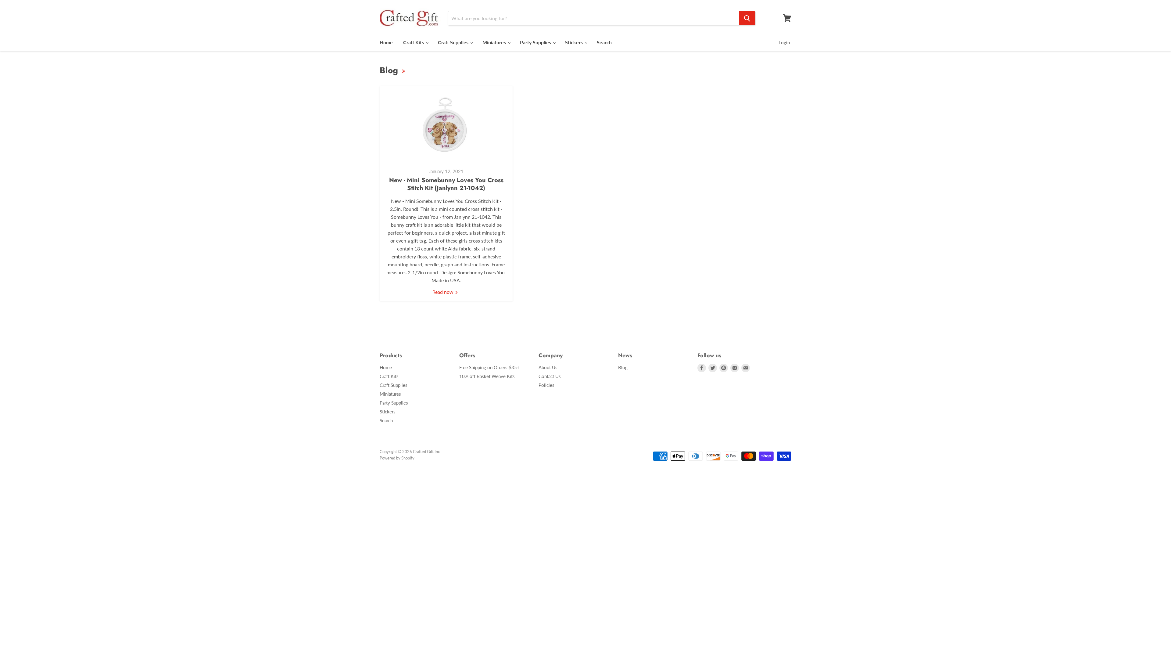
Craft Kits (414, 42)
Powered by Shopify (397, 458)
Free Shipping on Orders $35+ (489, 367)
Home (386, 42)
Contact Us (550, 376)
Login (784, 42)
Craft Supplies (454, 42)
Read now (443, 292)
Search (604, 42)
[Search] (747, 18)
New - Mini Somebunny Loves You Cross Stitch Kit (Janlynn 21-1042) (446, 184)
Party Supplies (536, 42)
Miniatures (494, 42)
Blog (623, 367)
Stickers (574, 42)
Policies (546, 385)
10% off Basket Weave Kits (487, 376)
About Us (548, 367)
